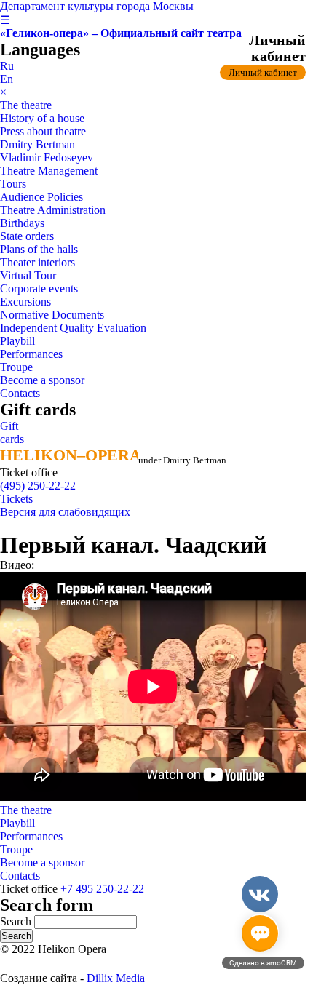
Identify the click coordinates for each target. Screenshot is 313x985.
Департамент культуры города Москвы (97, 6)
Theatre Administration (53, 210)
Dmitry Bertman (37, 144)
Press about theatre (43, 131)
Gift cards (12, 432)
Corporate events (39, 288)
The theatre (26, 105)
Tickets (16, 498)
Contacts (20, 393)
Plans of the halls (39, 249)
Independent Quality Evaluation (73, 328)
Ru (7, 66)
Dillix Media (116, 978)
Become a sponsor (42, 380)
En (6, 79)
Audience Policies (41, 197)
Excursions (25, 301)
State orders (27, 236)
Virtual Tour (28, 275)
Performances (31, 354)
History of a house (42, 118)
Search (17, 921)
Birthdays (22, 223)
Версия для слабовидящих (65, 512)
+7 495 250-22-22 (102, 888)
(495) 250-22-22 (38, 485)
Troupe (16, 367)
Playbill (17, 341)
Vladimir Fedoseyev (46, 157)
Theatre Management (49, 170)
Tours (13, 184)
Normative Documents (52, 314)
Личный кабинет (263, 72)
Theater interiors (37, 262)
